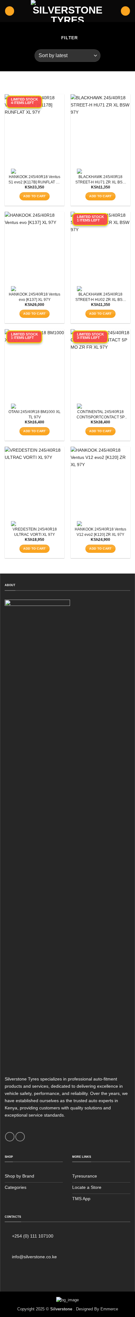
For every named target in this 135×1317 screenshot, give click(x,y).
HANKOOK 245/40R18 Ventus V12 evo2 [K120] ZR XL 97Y (100, 532)
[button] (9, 11)
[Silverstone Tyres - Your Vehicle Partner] (67, 11)
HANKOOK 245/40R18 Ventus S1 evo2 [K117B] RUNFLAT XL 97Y (34, 180)
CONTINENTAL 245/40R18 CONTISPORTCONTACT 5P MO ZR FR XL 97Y (101, 415)
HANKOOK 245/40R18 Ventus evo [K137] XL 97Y (34, 297)
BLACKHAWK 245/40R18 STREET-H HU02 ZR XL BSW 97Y (100, 297)
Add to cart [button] (34, 196)
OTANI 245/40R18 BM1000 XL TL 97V (34, 414)
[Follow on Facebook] (9, 1136)
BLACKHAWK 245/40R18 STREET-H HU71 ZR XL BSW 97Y (100, 180)
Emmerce (109, 1309)
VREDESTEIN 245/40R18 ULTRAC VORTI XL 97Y (35, 532)
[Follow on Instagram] (20, 1136)
